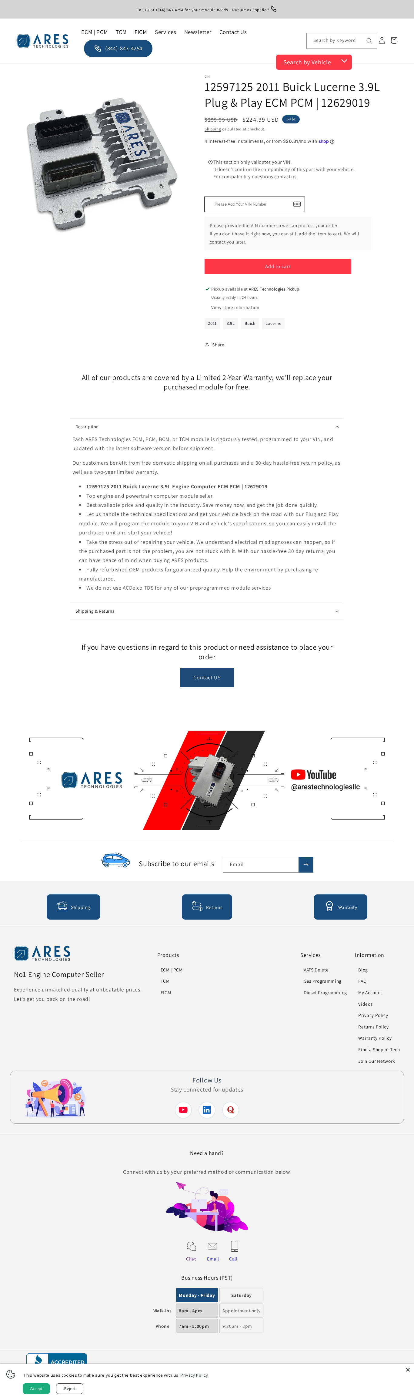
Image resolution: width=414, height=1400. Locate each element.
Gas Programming (323, 981)
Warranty (347, 907)
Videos (365, 1004)
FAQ (362, 981)
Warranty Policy (375, 1038)
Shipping (213, 129)
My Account (370, 992)
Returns (214, 907)
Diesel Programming (325, 992)
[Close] (408, 1370)
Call (233, 1259)
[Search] (369, 40)
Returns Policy (373, 1027)
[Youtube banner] (207, 782)
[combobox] (342, 41)
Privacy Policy (373, 1015)
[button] (207, 427)
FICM (166, 992)
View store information (235, 307)
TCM (165, 981)
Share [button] (218, 345)
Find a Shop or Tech (379, 1049)
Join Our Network (376, 1061)
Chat (191, 1259)
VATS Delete (316, 970)
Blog (363, 970)
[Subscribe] (306, 865)
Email (213, 1259)
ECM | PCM (172, 970)
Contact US (207, 677)
